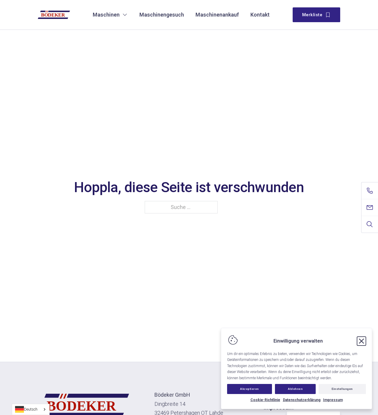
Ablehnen (295, 388)
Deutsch (31, 409)
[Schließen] (361, 341)
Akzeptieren (249, 388)
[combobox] (31, 409)
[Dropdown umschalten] (125, 15)
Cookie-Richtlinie (265, 400)
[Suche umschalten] (369, 224)
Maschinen (106, 15)
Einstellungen (342, 388)
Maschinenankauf (217, 15)
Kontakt (260, 15)
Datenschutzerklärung (301, 400)
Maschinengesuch (161, 15)
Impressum (333, 400)
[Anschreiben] (369, 207)
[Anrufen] (369, 190)
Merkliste (312, 14)
